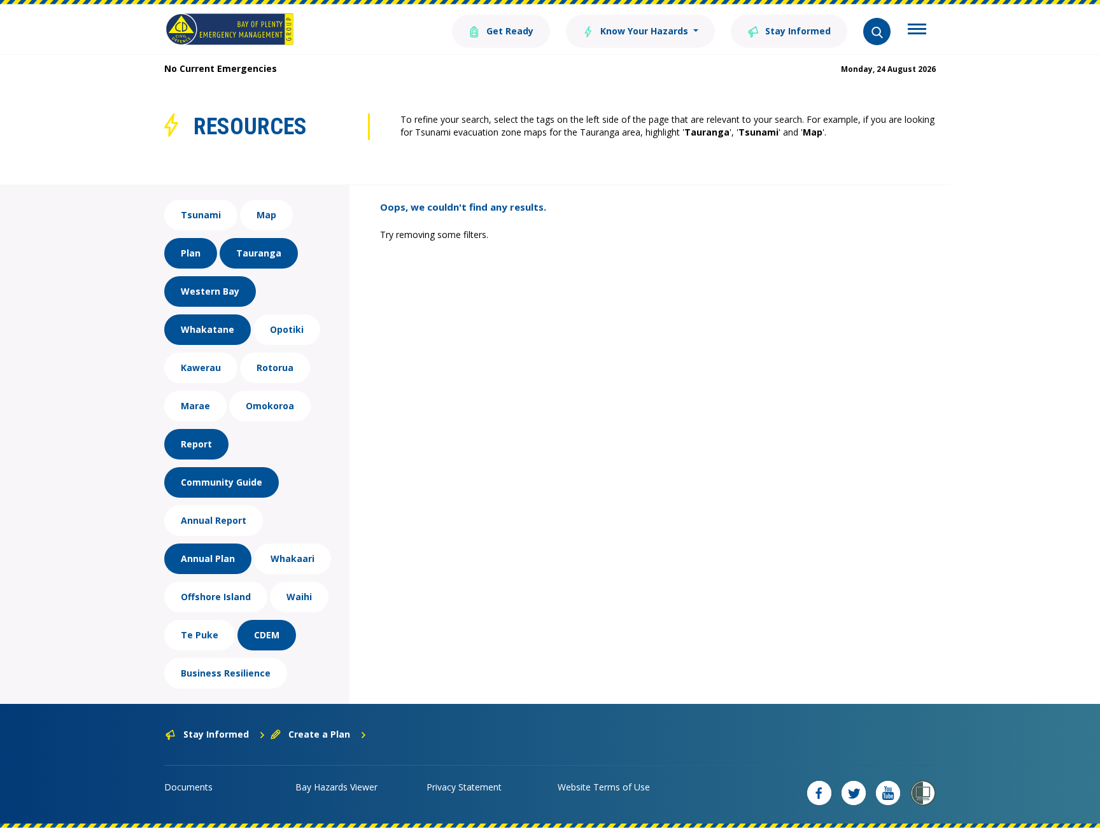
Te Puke (199, 635)
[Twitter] (854, 793)
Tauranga (258, 253)
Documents (188, 787)
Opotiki (287, 329)
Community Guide (221, 482)
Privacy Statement (464, 787)
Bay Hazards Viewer (336, 787)
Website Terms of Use (604, 787)
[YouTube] (888, 793)
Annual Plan (208, 558)
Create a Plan (319, 734)
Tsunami (201, 215)
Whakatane (207, 329)
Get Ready (508, 31)
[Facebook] (819, 793)
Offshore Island (216, 597)
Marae (195, 406)
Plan (191, 253)
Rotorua (275, 367)
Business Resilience (226, 673)
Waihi (299, 597)
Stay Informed (797, 31)
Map (266, 215)
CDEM (266, 635)
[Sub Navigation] (917, 30)
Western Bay (210, 291)
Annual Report (213, 520)
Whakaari (292, 558)
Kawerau (201, 367)
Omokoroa (270, 406)
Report (196, 444)
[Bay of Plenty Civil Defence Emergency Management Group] (229, 29)
